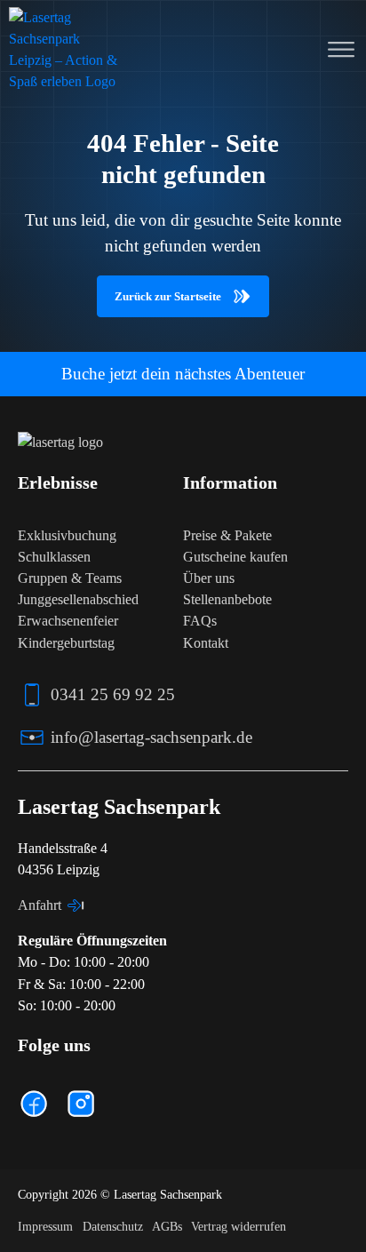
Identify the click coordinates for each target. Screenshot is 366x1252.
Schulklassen (54, 556)
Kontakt (205, 642)
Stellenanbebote (227, 599)
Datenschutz (113, 1226)
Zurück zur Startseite (168, 296)
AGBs (167, 1226)
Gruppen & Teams (70, 578)
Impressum (45, 1226)
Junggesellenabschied (78, 599)
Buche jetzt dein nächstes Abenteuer (183, 373)
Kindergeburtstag (66, 642)
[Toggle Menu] (341, 49)
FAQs (200, 620)
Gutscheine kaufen (235, 556)
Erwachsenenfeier (68, 620)
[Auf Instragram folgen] (81, 1104)
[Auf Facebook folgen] (34, 1104)
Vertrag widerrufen (238, 1226)
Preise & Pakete (227, 535)
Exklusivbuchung (67, 535)
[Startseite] (64, 50)
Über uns (209, 578)
